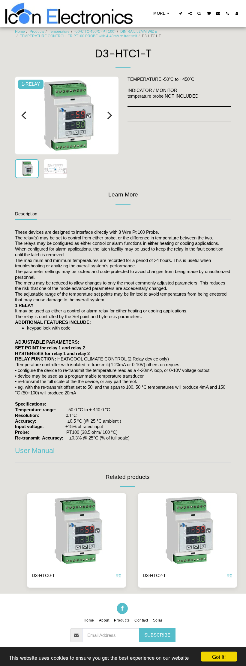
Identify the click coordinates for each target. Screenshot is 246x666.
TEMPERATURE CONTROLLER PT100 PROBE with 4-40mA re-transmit (78, 36)
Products (37, 31)
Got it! (219, 656)
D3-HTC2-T (154, 575)
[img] (76, 530)
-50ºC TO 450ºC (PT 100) (95, 31)
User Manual (35, 451)
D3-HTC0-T (43, 575)
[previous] (24, 115)
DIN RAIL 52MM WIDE (138, 31)
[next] (109, 115)
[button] (180, 13)
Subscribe (157, 634)
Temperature (59, 31)
